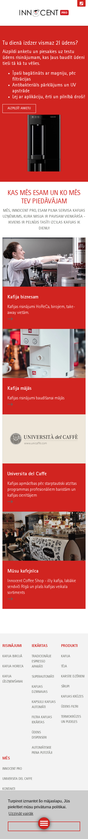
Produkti (69, 646)
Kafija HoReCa (12, 666)
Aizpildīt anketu (19, 108)
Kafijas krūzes (72, 697)
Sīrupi (65, 686)
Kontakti (8, 789)
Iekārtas (40, 646)
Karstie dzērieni (73, 676)
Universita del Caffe (17, 779)
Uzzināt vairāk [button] (21, 813)
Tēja (64, 666)
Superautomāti (43, 677)
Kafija (65, 656)
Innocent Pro (12, 769)
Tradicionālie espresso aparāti (41, 662)
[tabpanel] (44, 104)
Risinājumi (12, 646)
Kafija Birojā (12, 656)
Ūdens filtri (69, 707)
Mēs (6, 759)
